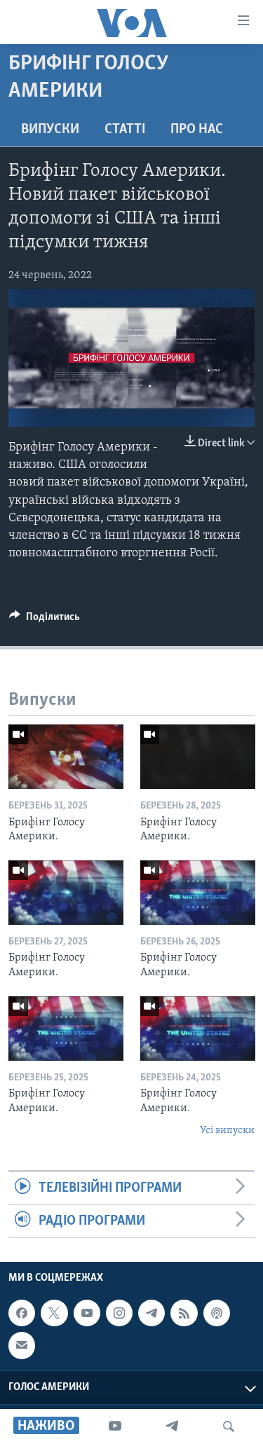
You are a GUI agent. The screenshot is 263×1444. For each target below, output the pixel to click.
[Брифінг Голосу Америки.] (65, 756)
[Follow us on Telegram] (151, 1313)
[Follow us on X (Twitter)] (54, 1313)
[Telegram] (172, 1426)
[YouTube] (115, 1426)
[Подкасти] (216, 1313)
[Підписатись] (21, 1346)
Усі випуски (227, 1130)
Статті (124, 130)
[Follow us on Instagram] (119, 1313)
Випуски (50, 130)
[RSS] (183, 1313)
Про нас (196, 130)
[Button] (44, 620)
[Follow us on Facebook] (21, 1313)
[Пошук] (229, 1426)
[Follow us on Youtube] (87, 1313)
